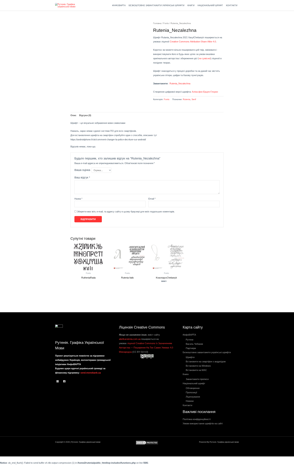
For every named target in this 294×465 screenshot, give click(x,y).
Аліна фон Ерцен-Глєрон (205, 91)
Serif (194, 99)
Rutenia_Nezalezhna (180, 83)
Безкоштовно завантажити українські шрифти (156, 5)
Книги (190, 5)
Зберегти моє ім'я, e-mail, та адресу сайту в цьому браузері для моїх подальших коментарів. (126, 211)
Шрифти (190, 357)
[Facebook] (64, 381)
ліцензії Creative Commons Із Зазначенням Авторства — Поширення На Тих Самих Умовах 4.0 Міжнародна (146, 347)
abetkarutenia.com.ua (130, 339)
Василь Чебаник (194, 344)
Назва (78, 198)
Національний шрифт (210, 5)
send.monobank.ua (90, 372)
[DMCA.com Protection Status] (147, 442)
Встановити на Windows (198, 365)
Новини (190, 401)
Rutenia (186, 99)
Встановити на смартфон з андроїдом (206, 361)
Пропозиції (191, 392)
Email (152, 198)
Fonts (166, 23)
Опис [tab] (73, 115)
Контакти (231, 5)
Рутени (189, 339)
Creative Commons (179, 41)
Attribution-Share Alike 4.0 (203, 41)
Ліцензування (193, 396)
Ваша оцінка (82, 170)
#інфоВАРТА (119, 5)
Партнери (191, 348)
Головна (157, 23)
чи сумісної (205, 58)
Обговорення (193, 388)
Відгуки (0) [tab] (85, 115)
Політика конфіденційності (197, 419)
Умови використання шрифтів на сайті (203, 423)
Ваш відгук (82, 177)
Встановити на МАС (196, 370)
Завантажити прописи (197, 379)
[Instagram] (57, 381)
